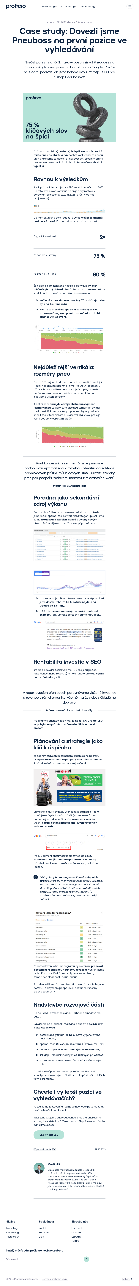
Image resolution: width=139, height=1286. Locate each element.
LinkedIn (76, 1236)
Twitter (75, 1241)
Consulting (12, 1232)
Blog (41, 1236)
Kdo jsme (44, 1232)
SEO (54, 1149)
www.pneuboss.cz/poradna (86, 598)
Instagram (77, 1232)
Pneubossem (75, 158)
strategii (39, 1121)
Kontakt (43, 1228)
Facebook (77, 1228)
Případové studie (42, 1149)
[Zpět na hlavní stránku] (16, 6)
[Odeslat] (86, 1259)
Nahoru (126, 1279)
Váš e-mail (12, 1259)
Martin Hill (54, 1164)
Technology (12, 1236)
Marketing (12, 1228)
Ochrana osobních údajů (55, 1279)
